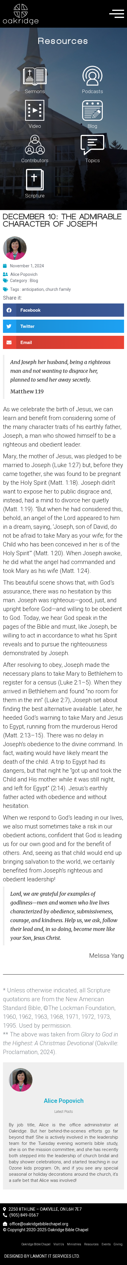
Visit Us (58, 1244)
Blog (92, 126)
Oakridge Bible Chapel (36, 1244)
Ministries (74, 1244)
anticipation (33, 289)
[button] (63, 310)
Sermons (35, 91)
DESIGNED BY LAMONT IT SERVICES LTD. (42, 1256)
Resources (91, 1244)
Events (106, 1244)
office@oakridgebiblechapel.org (38, 1224)
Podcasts (92, 91)
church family (58, 289)
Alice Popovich (64, 1100)
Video (35, 126)
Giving (118, 1244)
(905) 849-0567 (23, 1215)
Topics (92, 160)
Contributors (34, 160)
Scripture (35, 196)
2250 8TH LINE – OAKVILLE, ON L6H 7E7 (45, 1209)
